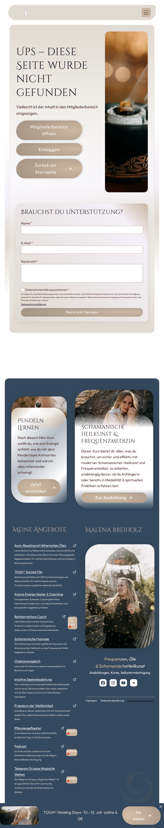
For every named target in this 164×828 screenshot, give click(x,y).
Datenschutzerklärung (33, 304)
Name (26, 223)
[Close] (160, 806)
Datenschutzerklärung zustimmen (47, 290)
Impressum (91, 700)
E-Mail (27, 243)
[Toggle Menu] (146, 12)
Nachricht (29, 261)
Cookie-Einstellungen (140, 700)
